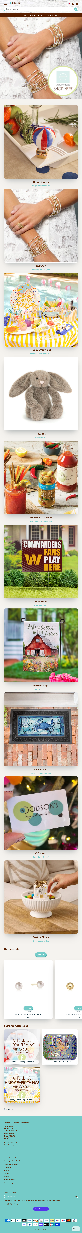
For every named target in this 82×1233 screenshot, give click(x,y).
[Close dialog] (62, 589)
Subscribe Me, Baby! (41, 640)
